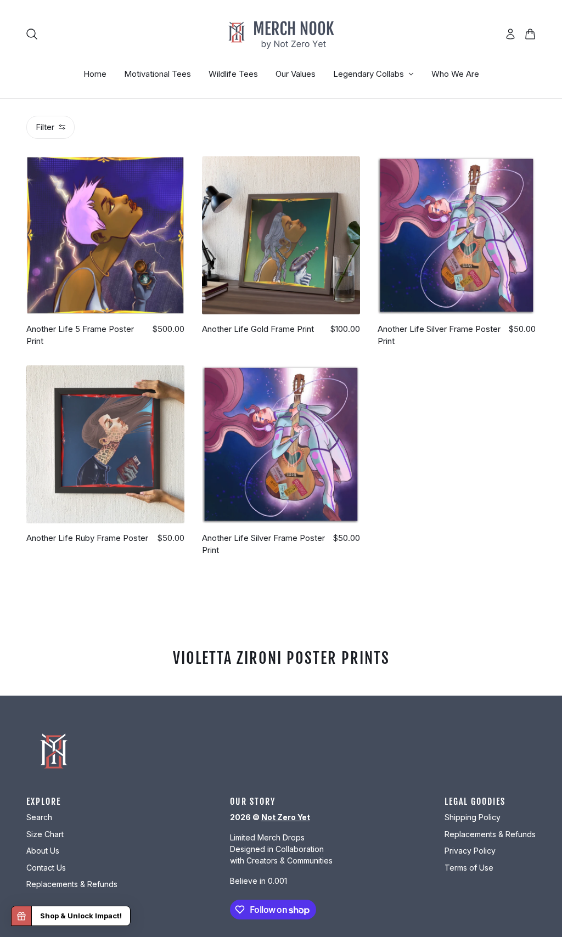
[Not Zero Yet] (281, 34)
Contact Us (46, 867)
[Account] (510, 34)
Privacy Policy (470, 850)
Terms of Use (469, 867)
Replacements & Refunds (71, 884)
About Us (42, 850)
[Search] (31, 34)
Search (39, 817)
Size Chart (45, 834)
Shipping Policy (473, 817)
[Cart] (530, 34)
